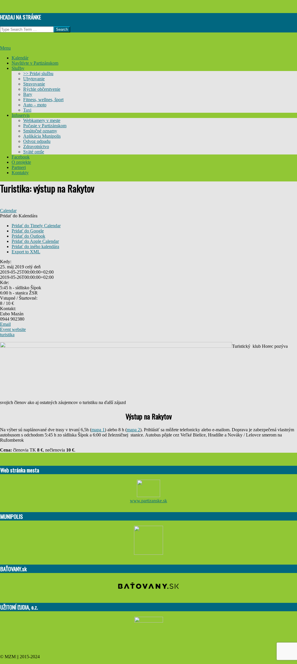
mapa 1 (98, 429)
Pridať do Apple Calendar (35, 241)
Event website (13, 329)
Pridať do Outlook (28, 236)
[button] (18, 215)
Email (5, 324)
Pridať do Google (28, 230)
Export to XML (26, 251)
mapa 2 (133, 429)
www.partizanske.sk (148, 500)
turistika (7, 334)
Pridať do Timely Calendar (36, 225)
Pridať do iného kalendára (35, 246)
